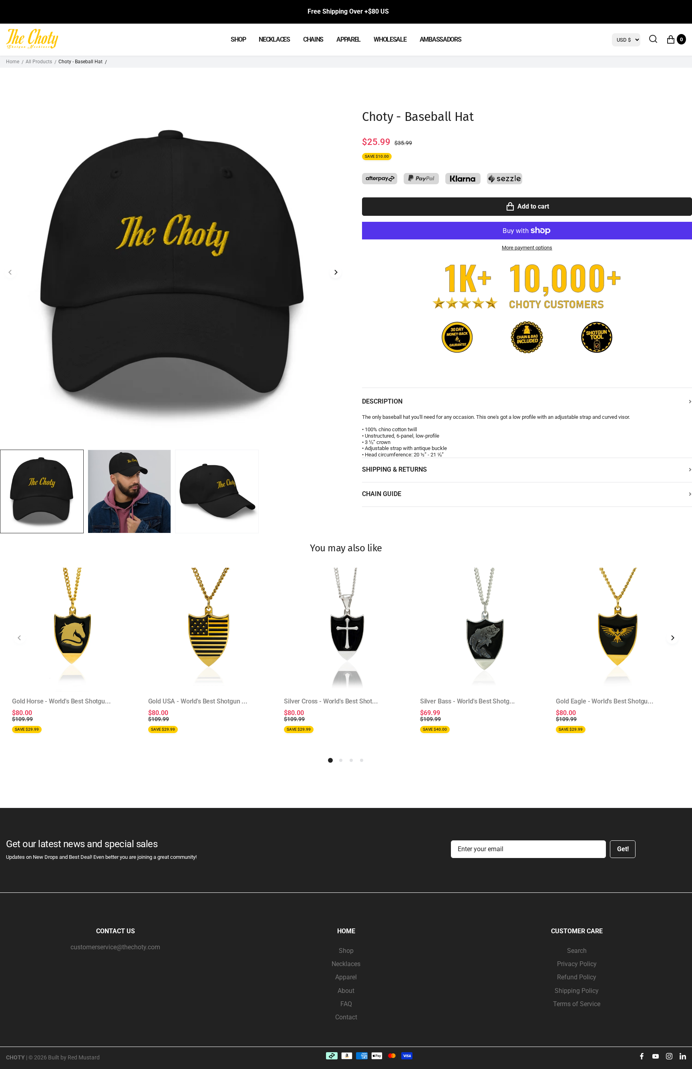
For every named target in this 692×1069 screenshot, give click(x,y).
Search (577, 950)
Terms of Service (576, 1004)
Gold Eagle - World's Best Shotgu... (604, 701)
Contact (346, 1017)
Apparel (346, 977)
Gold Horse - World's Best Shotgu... (61, 701)
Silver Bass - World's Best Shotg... (467, 701)
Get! (623, 849)
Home (12, 61)
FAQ (346, 1004)
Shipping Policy (577, 991)
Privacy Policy (577, 964)
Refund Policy (576, 977)
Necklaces (346, 964)
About (346, 991)
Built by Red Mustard (74, 1057)
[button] (335, 272)
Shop (346, 950)
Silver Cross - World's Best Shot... (331, 701)
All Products (39, 61)
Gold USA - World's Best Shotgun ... (197, 701)
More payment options (527, 248)
